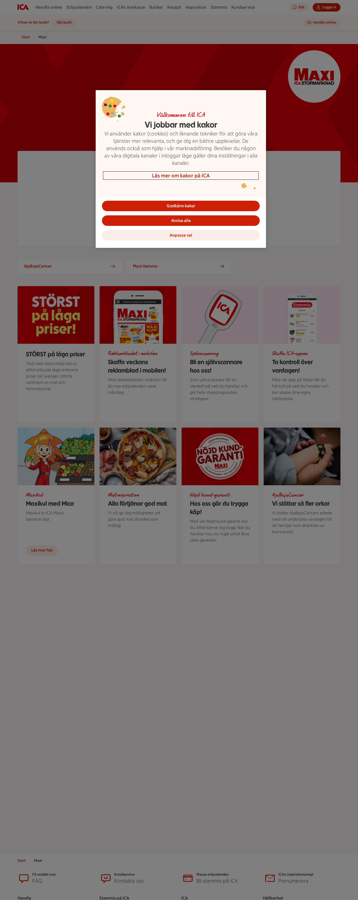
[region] (181, 169)
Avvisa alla (181, 220)
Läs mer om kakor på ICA (181, 175)
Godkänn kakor (181, 205)
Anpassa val (181, 235)
